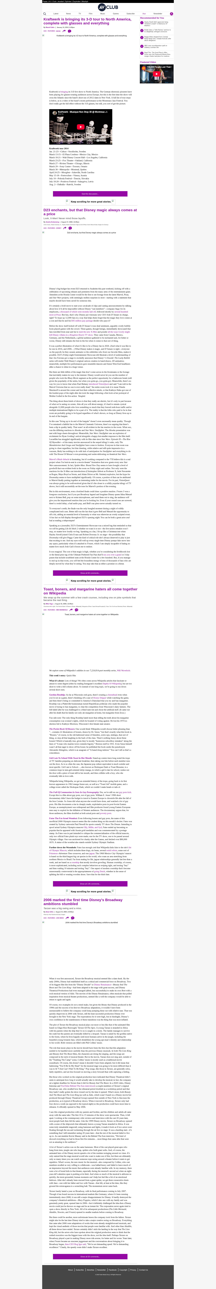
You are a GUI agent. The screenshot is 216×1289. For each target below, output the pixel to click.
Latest (55, 14)
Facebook (113, 1270)
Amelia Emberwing (52, 222)
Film (90, 14)
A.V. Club (52, 1)
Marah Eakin (50, 27)
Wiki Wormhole (62, 610)
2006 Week (60, 918)
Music (102, 14)
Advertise (90, 1270)
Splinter (68, 1)
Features (51, 31)
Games (116, 14)
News (68, 14)
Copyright (123, 1270)
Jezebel (60, 1)
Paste (45, 1)
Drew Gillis (49, 912)
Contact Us (143, 1270)
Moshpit (85, 1)
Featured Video (148, 62)
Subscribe (131, 14)
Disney (58, 228)
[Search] (44, 13)
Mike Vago (49, 604)
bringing (64, 92)
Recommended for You (152, 18)
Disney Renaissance (102, 984)
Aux (144, 14)
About (70, 1270)
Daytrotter (76, 1)
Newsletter (158, 14)
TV (80, 14)
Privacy (133, 1270)
